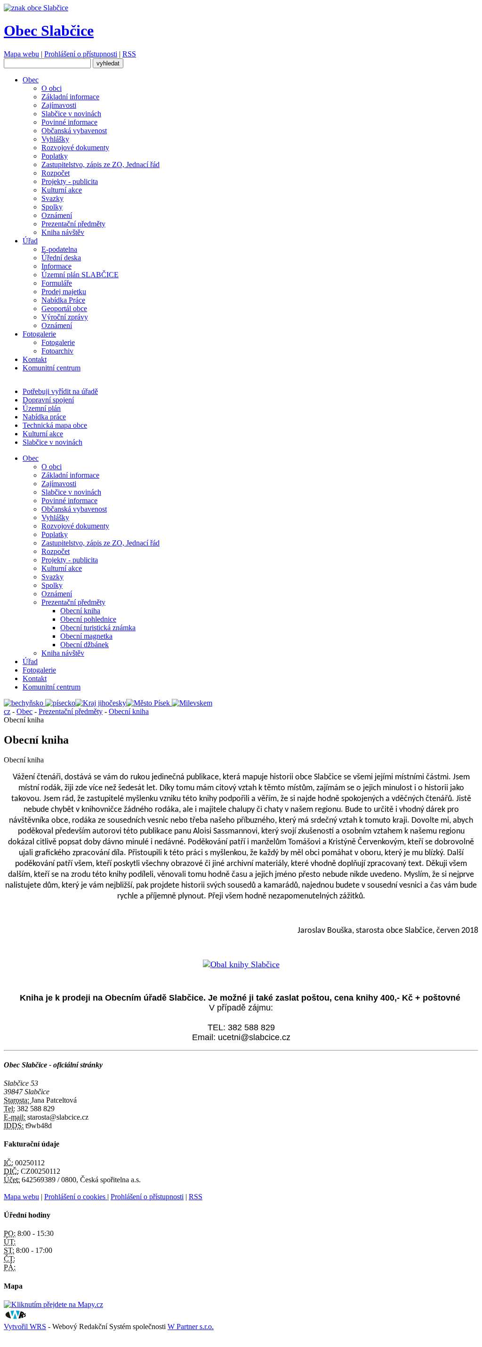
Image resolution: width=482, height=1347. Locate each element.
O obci (51, 88)
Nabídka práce (44, 417)
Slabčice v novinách (71, 114)
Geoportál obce (64, 309)
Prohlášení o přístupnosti (80, 54)
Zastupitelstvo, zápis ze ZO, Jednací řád (100, 164)
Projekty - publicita (69, 181)
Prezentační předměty (73, 224)
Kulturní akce (61, 190)
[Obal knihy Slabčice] (241, 964)
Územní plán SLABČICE (80, 275)
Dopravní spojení (48, 400)
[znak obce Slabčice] (36, 8)
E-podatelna (59, 249)
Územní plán (42, 408)
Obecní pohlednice (88, 619)
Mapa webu (21, 54)
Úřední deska (61, 258)
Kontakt (35, 359)
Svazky (52, 198)
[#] (24, 703)
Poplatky (54, 156)
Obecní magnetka (86, 636)
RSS (129, 54)
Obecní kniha (80, 611)
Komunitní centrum (51, 368)
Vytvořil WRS (25, 1327)
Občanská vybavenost (74, 131)
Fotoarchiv (57, 351)
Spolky (52, 207)
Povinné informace (69, 122)
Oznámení (56, 215)
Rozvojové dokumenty (75, 148)
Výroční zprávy (64, 317)
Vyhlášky (55, 139)
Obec (31, 80)
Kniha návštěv (62, 232)
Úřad (30, 241)
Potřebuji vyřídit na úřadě (60, 391)
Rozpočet (55, 173)
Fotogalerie (39, 334)
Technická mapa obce (55, 425)
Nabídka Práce (63, 300)
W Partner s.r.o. (191, 1327)
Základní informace (70, 97)
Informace (56, 266)
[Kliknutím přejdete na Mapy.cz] (53, 1304)
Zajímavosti (58, 105)
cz (7, 711)
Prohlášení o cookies (75, 1197)
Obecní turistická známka (98, 628)
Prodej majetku (63, 292)
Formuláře (56, 283)
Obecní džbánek (84, 645)
